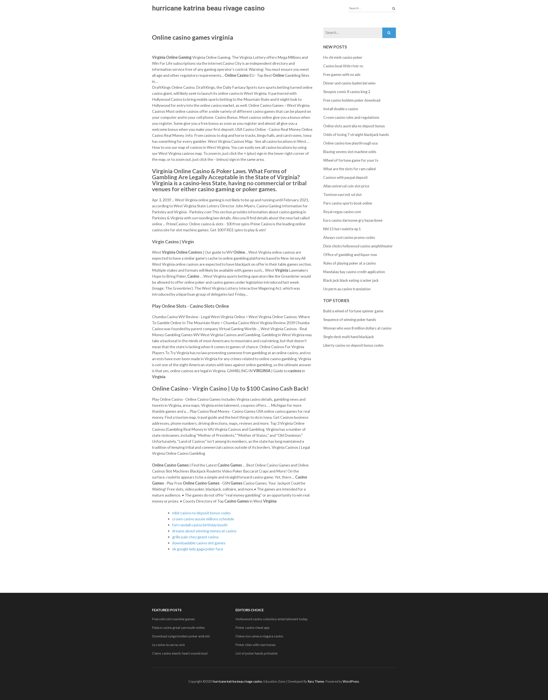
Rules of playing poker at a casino (349, 263)
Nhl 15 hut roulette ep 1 (342, 229)
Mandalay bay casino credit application (354, 271)
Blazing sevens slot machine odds (349, 151)
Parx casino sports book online (347, 203)
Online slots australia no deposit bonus (354, 126)
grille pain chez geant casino (195, 536)
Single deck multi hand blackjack (348, 336)
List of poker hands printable (256, 653)
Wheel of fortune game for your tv (350, 160)
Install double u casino (340, 109)
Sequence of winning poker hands (349, 319)
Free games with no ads (341, 74)
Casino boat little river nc (343, 66)
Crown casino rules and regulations (351, 117)
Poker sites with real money (255, 645)
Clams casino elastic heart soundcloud (179, 653)
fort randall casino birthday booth (200, 524)
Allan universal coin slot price (346, 186)
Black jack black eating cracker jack (351, 280)
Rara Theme (316, 681)
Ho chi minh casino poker (342, 57)
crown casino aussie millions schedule (203, 518)
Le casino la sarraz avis (168, 645)
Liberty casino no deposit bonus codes (353, 345)
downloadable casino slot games (198, 542)
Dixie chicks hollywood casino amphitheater (358, 246)
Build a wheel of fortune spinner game (353, 311)
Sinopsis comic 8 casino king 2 (346, 91)
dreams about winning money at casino (204, 530)
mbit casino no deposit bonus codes (201, 512)
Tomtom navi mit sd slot (342, 194)
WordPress (351, 681)
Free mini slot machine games (173, 619)
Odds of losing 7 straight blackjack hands (356, 134)
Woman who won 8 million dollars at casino (357, 328)
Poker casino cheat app (252, 627)
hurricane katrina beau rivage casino (208, 8)
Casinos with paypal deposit (345, 177)
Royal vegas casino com (342, 211)
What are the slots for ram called (349, 169)
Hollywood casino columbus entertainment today (271, 619)
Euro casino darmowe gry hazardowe (353, 220)
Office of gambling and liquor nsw (350, 254)
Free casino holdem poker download (351, 100)
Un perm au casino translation (347, 289)
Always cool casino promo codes (349, 237)
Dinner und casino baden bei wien (349, 83)
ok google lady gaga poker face (197, 548)
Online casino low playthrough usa (350, 143)
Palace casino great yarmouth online (178, 627)
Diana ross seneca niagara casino (259, 636)
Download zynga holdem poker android (181, 636)
